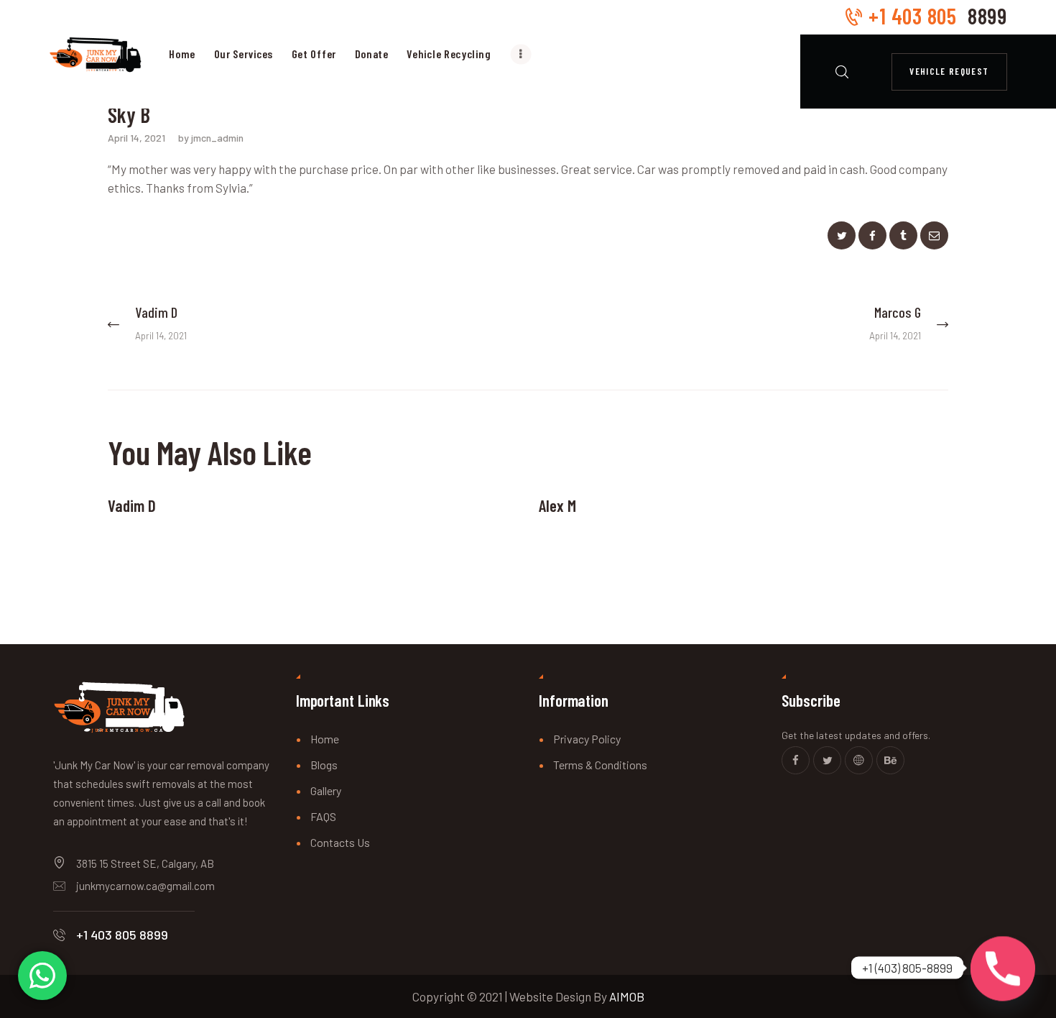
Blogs (324, 764)
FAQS (323, 816)
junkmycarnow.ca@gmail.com (145, 885)
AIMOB (626, 996)
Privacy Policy (587, 739)
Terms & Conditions (600, 764)
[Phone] (1003, 967)
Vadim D (132, 505)
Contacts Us (340, 842)
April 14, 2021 (136, 138)
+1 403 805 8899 (122, 935)
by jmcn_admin (211, 138)
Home (324, 739)
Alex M (557, 505)
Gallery (325, 790)
